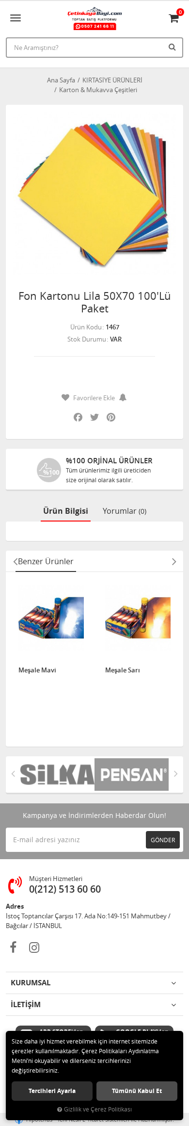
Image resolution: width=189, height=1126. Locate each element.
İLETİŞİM (26, 1004)
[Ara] (173, 46)
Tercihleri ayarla (52, 1091)
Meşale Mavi (37, 670)
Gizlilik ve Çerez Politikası (98, 1109)
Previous (15, 561)
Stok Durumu (86, 339)
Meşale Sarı (122, 670)
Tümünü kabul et (137, 1091)
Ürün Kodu (86, 327)
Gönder (163, 840)
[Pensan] (131, 774)
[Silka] (57, 774)
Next (174, 561)
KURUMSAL (30, 983)
